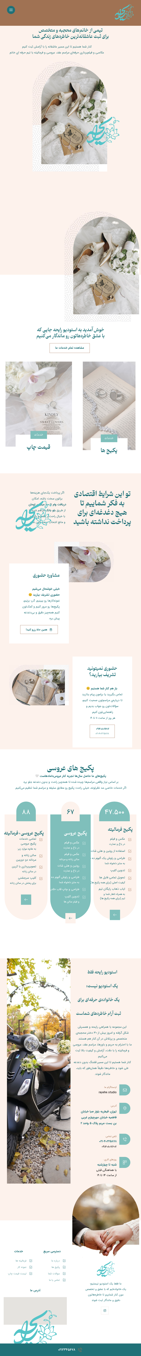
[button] (11, 10)
